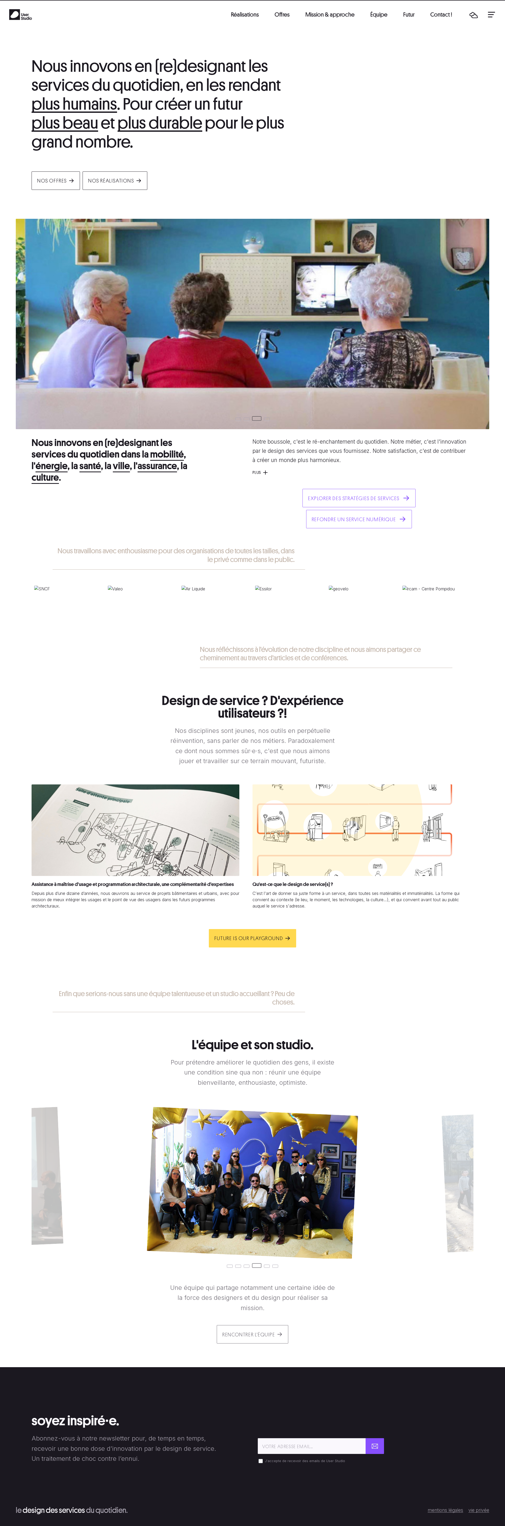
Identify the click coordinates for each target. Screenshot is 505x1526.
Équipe (378, 14)
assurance (157, 466)
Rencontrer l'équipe (248, 1334)
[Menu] (491, 14)
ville (121, 466)
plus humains (74, 104)
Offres (282, 14)
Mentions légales (445, 1510)
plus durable (160, 123)
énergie (52, 466)
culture (45, 477)
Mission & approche (330, 14)
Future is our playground (248, 938)
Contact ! (441, 14)
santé (90, 466)
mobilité (167, 454)
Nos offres (52, 180)
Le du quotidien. (72, 1510)
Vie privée (478, 1510)
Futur (409, 14)
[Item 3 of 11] (252, 606)
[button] (473, 14)
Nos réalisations (111, 180)
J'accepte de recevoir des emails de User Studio (305, 1461)
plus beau (65, 123)
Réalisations (245, 14)
